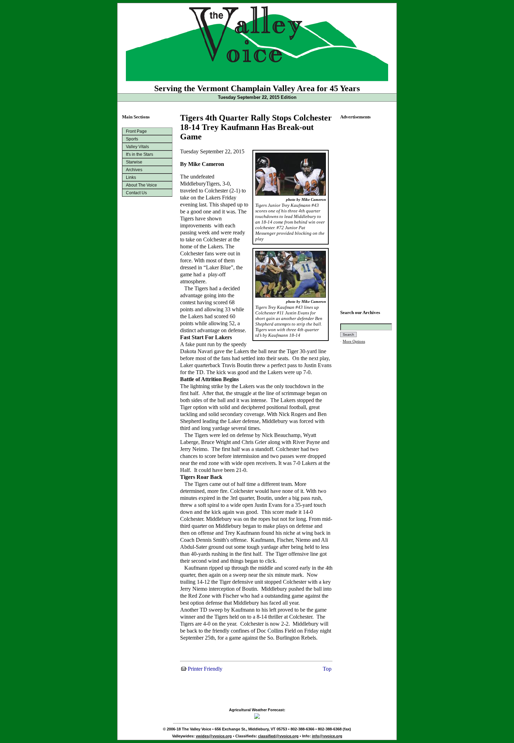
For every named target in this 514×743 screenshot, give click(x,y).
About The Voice (141, 185)
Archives (134, 169)
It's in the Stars (139, 154)
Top (326, 669)
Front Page (136, 131)
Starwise (134, 162)
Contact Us (136, 192)
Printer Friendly (204, 669)
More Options (354, 341)
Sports (132, 139)
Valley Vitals (137, 146)
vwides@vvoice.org (214, 736)
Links (131, 177)
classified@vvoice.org (278, 736)
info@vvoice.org (327, 736)
